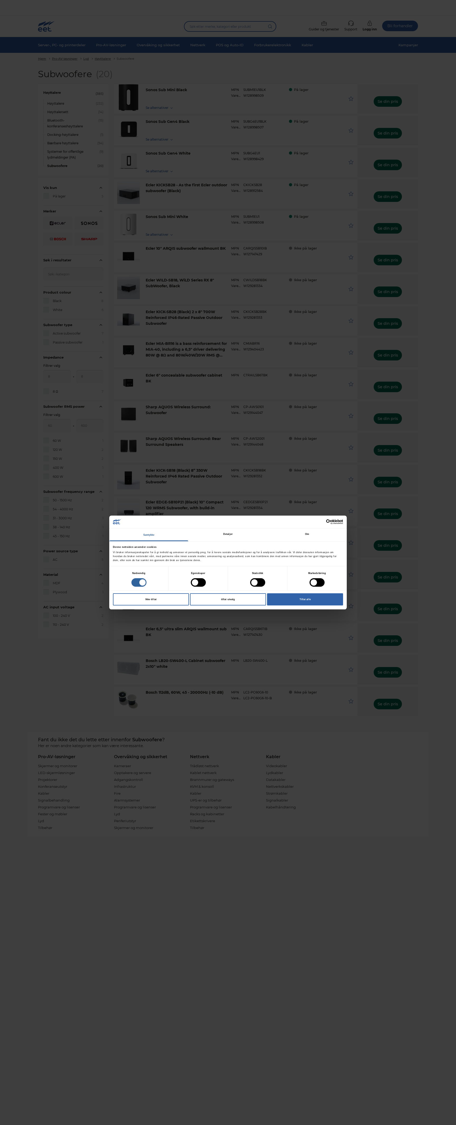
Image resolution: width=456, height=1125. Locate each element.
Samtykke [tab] (149, 535)
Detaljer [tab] (228, 534)
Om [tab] (307, 534)
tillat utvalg (228, 599)
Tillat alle (305, 599)
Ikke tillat (150, 599)
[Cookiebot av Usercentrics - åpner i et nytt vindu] (320, 521)
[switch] (198, 582)
